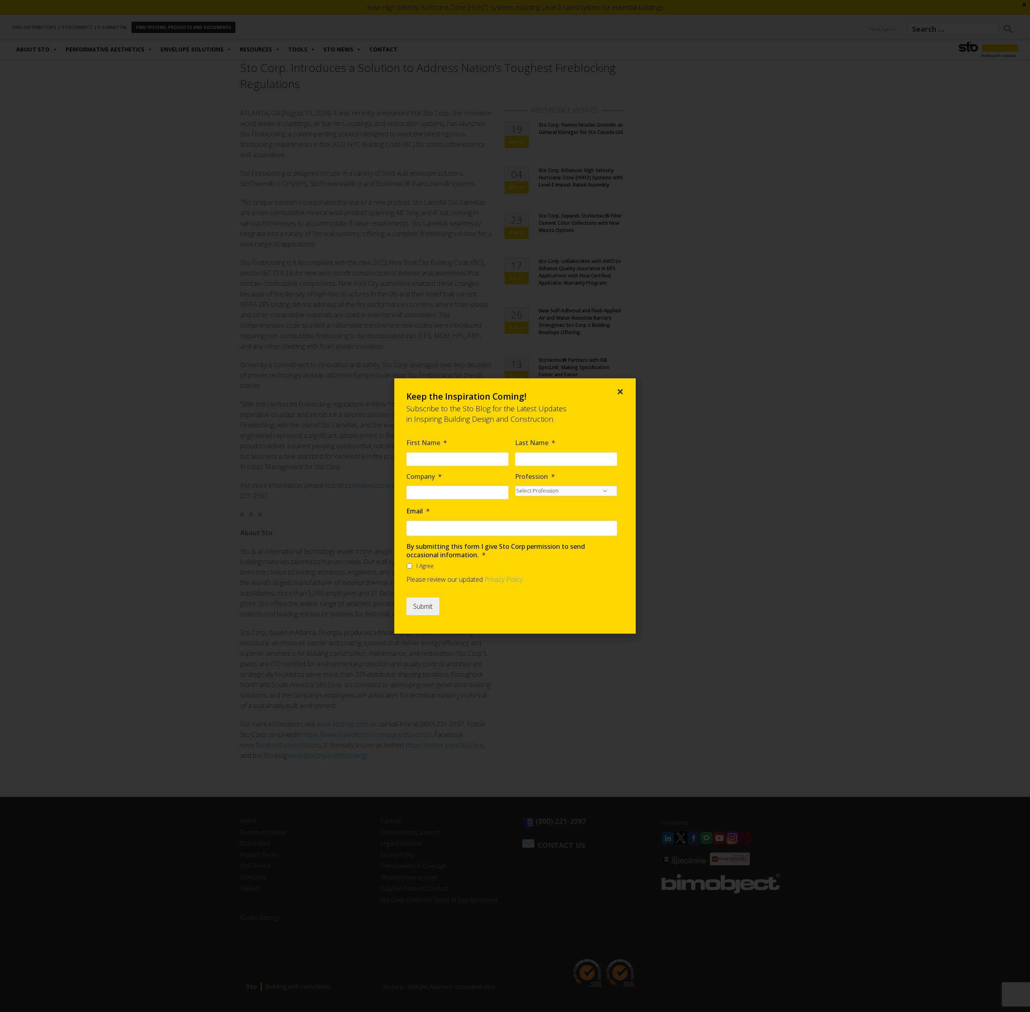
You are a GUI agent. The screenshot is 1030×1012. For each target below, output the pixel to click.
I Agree (425, 566)
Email (418, 511)
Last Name (535, 443)
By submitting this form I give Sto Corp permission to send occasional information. (495, 550)
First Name (426, 443)
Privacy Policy (503, 579)
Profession (535, 476)
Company (424, 476)
